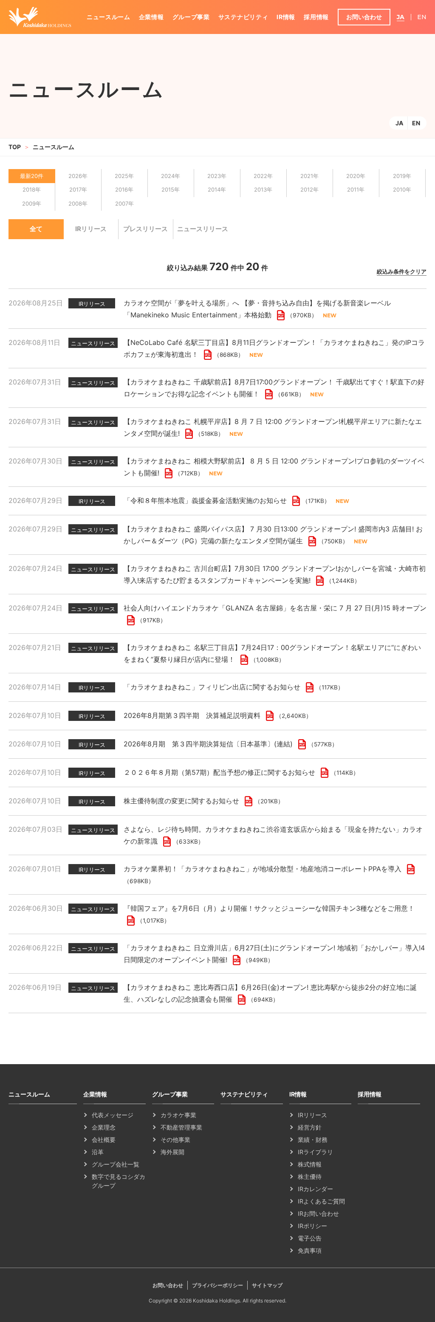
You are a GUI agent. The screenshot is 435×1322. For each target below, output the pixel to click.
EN (416, 123)
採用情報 (316, 16)
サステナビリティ (243, 16)
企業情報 (151, 16)
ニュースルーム (108, 16)
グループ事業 (191, 16)
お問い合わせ (364, 16)
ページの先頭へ (418, 1087)
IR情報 (286, 16)
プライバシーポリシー (217, 1285)
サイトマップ (267, 1285)
